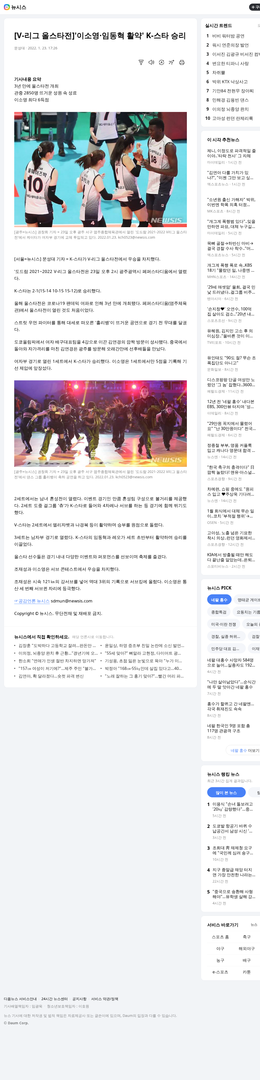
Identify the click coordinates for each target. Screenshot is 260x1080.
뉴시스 (18, 7)
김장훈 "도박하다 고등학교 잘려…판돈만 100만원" (58, 645)
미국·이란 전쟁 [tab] (223, 624)
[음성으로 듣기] (151, 62)
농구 (220, 960)
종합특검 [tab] (218, 611)
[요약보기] (141, 62)
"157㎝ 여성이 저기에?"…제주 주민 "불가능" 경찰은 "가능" (58, 668)
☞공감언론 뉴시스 (32, 601)
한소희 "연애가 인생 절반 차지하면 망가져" (57, 661)
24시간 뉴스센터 (54, 998)
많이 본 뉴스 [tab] (226, 792)
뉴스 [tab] (254, 924)
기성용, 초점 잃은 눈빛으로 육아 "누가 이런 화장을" (144, 661)
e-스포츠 (220, 972)
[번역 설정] (161, 62)
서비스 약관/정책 (104, 998)
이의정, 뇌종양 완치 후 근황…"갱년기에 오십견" (58, 653)
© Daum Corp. (16, 1023)
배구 (247, 960)
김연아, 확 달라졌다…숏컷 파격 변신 (51, 676)
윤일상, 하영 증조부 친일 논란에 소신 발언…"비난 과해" (144, 645)
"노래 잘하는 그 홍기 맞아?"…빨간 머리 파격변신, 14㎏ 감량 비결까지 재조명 (144, 676)
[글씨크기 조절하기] (172, 62)
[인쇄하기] (182, 62)
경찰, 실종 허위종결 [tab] (228, 636)
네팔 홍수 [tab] (219, 599)
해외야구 (247, 948)
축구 (247, 937)
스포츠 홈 (220, 937)
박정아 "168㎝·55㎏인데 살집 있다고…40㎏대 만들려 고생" (144, 668)
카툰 (247, 972)
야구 (220, 948)
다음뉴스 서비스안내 (20, 998)
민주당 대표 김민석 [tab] (227, 648)
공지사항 (79, 998)
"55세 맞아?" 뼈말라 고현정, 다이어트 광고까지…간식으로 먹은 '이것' (144, 653)
